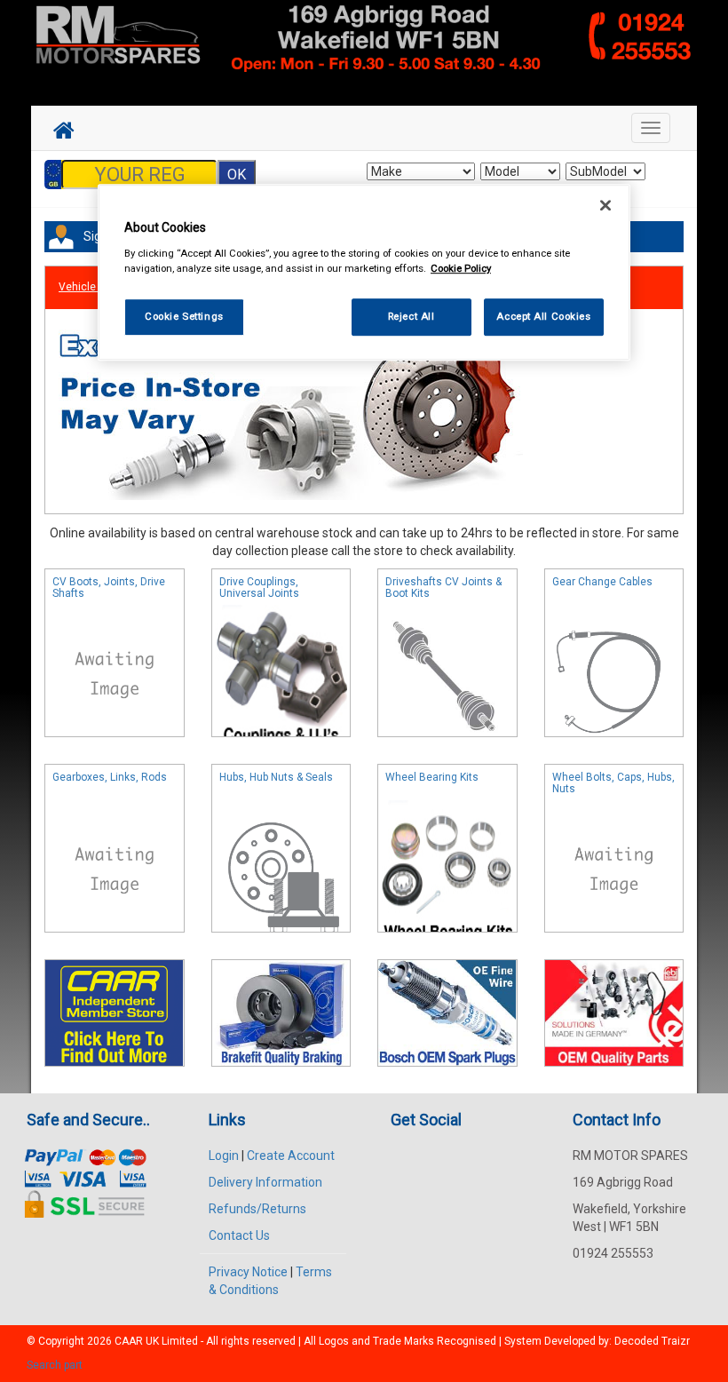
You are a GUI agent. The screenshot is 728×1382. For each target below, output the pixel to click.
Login (224, 1155)
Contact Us (239, 1235)
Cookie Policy (461, 268)
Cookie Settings (184, 316)
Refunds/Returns (257, 1209)
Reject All (411, 316)
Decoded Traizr (652, 1341)
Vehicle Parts (91, 287)
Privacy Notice (248, 1272)
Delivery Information (265, 1182)
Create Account (291, 1155)
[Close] (605, 206)
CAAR (129, 1341)
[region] (364, 273)
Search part (55, 1365)
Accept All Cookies (543, 316)
